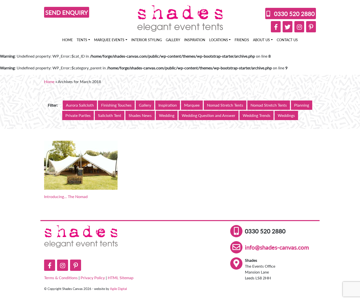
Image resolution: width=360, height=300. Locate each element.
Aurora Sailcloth (80, 105)
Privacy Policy (93, 277)
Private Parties (78, 115)
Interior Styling (146, 39)
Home (67, 39)
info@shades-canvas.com (277, 247)
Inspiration (194, 39)
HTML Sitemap (120, 277)
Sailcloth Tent (109, 115)
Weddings (286, 115)
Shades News (140, 115)
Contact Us (287, 39)
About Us (261, 39)
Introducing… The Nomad (66, 196)
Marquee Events (109, 39)
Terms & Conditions (61, 277)
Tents (82, 39)
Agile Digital (118, 289)
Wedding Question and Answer (208, 115)
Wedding (166, 115)
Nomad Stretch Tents (225, 105)
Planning (301, 105)
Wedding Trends (256, 115)
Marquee (192, 105)
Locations (218, 39)
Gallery (173, 39)
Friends (242, 39)
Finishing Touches (116, 105)
